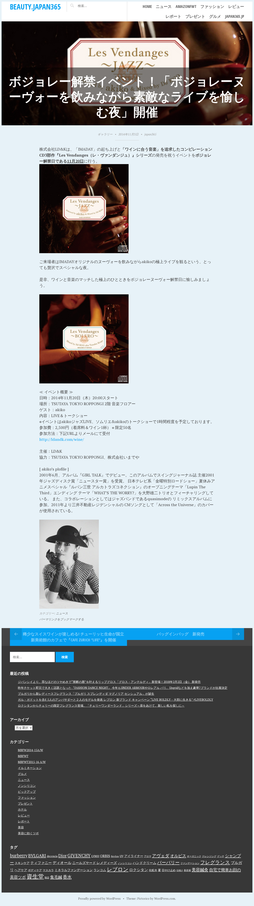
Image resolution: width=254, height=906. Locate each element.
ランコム (99, 870)
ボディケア (35, 870)
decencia (52, 856)
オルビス (178, 855)
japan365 (150, 134)
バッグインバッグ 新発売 (180, 634)
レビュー (236, 6)
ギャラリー (105, 134)
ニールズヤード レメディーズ (94, 862)
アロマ (147, 856)
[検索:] (94, 6)
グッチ (220, 856)
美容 (21, 827)
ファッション (212, 6)
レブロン (117, 869)
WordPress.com (164, 898)
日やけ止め (169, 870)
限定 (47, 877)
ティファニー (41, 862)
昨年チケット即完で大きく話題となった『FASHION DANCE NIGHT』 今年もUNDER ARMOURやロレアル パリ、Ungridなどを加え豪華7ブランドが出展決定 (122, 688)
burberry (18, 855)
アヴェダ (160, 855)
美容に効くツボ (28, 833)
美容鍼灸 (200, 869)
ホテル (22, 809)
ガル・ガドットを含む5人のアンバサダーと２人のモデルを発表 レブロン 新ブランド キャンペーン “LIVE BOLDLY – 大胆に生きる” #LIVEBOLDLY (115, 700)
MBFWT (23, 756)
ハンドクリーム (144, 862)
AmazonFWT (186, 6)
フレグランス (215, 862)
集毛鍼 (56, 877)
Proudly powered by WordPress (99, 898)
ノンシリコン (27, 786)
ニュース (164, 6)
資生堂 (35, 876)
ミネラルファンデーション (74, 870)
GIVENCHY (78, 855)
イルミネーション (30, 768)
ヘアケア (20, 870)
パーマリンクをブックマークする (61, 619)
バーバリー (168, 862)
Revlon (115, 856)
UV (121, 856)
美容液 (187, 870)
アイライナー (133, 856)
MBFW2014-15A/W (30, 750)
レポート (173, 16)
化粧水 (153, 870)
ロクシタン (138, 869)
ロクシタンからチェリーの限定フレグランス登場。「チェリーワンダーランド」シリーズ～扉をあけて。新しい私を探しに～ (101, 705)
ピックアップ (27, 792)
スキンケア (22, 863)
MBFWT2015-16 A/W (32, 762)
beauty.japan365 (35, 7)
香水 (67, 877)
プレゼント (195, 16)
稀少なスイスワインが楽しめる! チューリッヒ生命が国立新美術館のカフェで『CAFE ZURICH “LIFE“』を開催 (73, 637)
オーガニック (194, 856)
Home (147, 6)
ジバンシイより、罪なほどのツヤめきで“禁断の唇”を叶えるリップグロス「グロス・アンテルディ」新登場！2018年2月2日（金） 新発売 (109, 682)
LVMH (95, 856)
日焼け (179, 870)
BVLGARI (37, 855)
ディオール (62, 862)
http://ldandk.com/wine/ (61, 439)
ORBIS (105, 856)
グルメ (215, 16)
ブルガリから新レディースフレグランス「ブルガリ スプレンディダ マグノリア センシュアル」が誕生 (86, 694)
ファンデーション (189, 863)
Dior (62, 855)
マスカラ (48, 870)
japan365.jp (234, 16)
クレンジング (209, 856)
